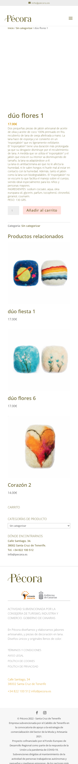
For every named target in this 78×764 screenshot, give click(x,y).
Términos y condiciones (24, 650)
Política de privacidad (23, 666)
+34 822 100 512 (19, 691)
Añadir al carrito (42, 210)
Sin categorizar (24, 28)
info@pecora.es (17, 554)
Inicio (11, 28)
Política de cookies (21, 661)
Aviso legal (15, 655)
